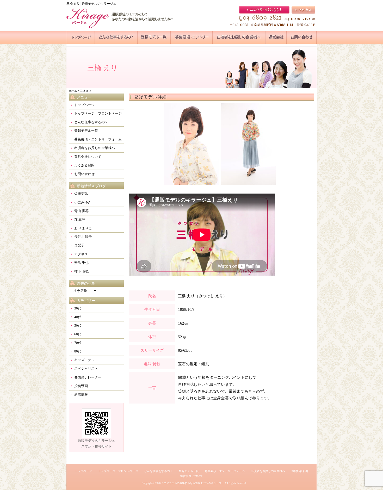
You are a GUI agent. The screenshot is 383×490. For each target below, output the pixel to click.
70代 (77, 343)
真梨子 (79, 245)
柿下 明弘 (81, 271)
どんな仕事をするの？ (91, 122)
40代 (77, 317)
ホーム (73, 90)
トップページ (84, 105)
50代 (77, 325)
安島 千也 (81, 263)
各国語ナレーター (87, 377)
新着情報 (81, 394)
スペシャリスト (86, 368)
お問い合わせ (84, 174)
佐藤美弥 (81, 194)
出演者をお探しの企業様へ (94, 148)
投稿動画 (81, 386)
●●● (80, 37)
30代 (77, 308)
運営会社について (87, 157)
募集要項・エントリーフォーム (98, 139)
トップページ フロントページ (98, 113)
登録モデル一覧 (86, 131)
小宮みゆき (82, 202)
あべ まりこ (83, 228)
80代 (77, 351)
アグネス (81, 254)
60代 (77, 334)
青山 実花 (81, 211)
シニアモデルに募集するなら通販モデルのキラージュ (192, 483)
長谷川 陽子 (83, 237)
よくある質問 (84, 165)
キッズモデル (84, 360)
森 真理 (79, 219)
